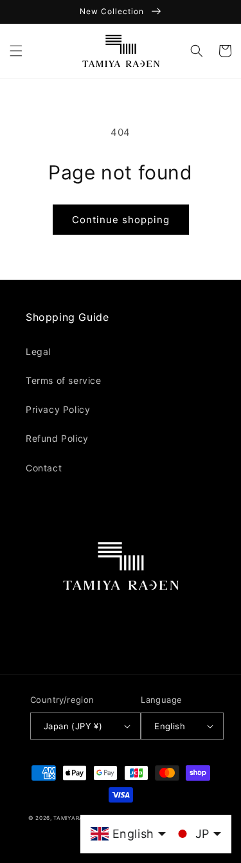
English (169, 726)
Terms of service (64, 380)
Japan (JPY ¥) (73, 726)
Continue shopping (121, 219)
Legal (38, 351)
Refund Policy (57, 438)
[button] (16, 51)
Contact (44, 467)
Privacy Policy (58, 409)
